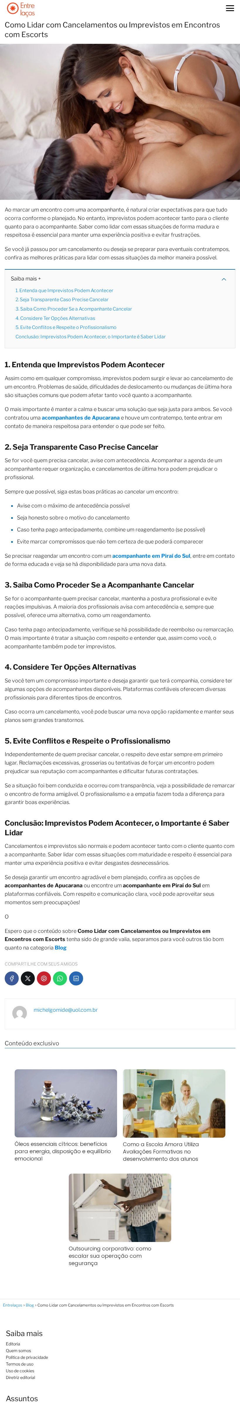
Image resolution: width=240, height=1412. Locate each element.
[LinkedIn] (76, 978)
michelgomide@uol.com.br (66, 1010)
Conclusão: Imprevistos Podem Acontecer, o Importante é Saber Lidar (91, 336)
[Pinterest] (44, 978)
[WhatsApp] (60, 978)
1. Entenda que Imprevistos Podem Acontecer (64, 290)
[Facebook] (12, 978)
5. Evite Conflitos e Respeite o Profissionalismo (66, 327)
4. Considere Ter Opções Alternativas (55, 318)
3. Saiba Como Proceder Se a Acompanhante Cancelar (74, 309)
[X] (28, 978)
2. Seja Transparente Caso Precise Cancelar (62, 299)
